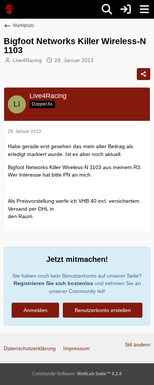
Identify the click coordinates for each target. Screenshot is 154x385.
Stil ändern (137, 345)
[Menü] (144, 9)
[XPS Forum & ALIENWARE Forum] (9, 9)
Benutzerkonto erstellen (103, 310)
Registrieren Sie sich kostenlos (53, 283)
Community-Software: (77, 373)
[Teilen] (143, 74)
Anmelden (35, 310)
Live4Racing (27, 60)
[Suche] (106, 9)
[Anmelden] (125, 9)
